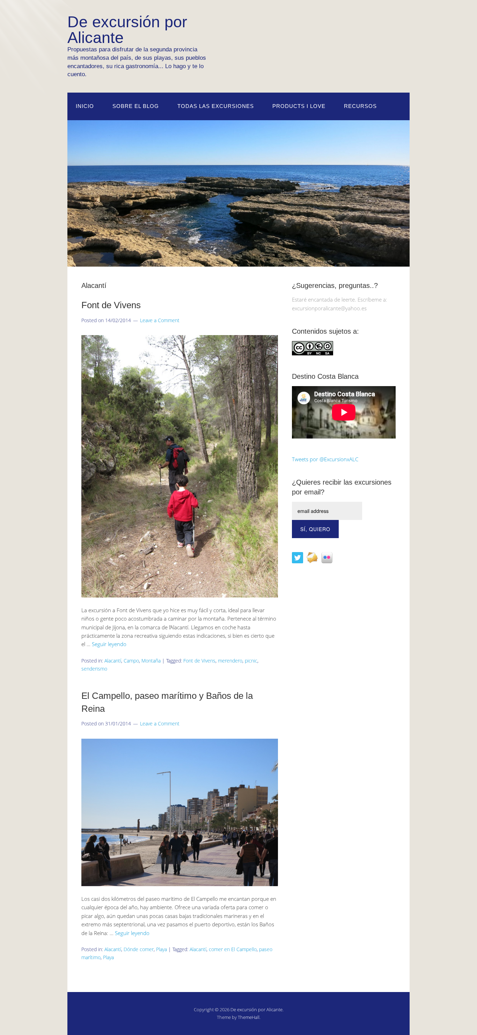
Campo (131, 660)
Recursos (360, 106)
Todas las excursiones (215, 106)
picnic (251, 660)
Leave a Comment (159, 320)
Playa (161, 949)
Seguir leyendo (109, 643)
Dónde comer (139, 949)
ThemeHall (248, 1017)
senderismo (94, 668)
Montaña (151, 660)
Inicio (85, 106)
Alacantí (112, 660)
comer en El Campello (233, 949)
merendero (230, 660)
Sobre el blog (135, 106)
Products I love (298, 106)
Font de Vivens (111, 305)
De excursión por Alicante (256, 1009)
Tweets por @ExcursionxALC (325, 459)
